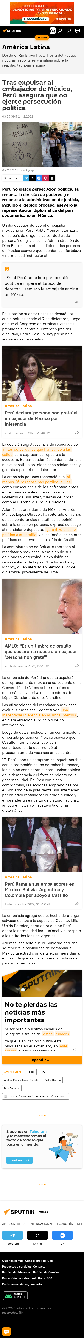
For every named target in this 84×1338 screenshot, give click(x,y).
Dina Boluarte (12, 1088)
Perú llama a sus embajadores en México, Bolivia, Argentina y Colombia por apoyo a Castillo (40, 889)
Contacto (39, 1266)
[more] (77, 302)
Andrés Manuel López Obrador (21, 1080)
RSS (49, 1278)
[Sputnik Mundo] (13, 32)
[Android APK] (15, 1296)
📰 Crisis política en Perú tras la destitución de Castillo (35, 1096)
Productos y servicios (16, 1266)
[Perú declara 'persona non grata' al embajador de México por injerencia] (42, 373)
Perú (42, 1071)
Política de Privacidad (16, 1272)
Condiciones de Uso (39, 1261)
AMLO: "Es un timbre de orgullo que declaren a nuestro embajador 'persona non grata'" (41, 651)
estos (48, 1033)
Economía (65, 1224)
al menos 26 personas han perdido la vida (36, 479)
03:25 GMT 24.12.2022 (17, 116)
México (30, 1071)
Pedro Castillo (53, 1080)
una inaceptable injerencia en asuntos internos (39, 712)
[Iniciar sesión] (60, 30)
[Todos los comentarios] (6, 1331)
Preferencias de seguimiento (22, 1284)
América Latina (18, 406)
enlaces (62, 1033)
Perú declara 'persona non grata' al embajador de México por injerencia (41, 418)
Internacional (41, 1224)
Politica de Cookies (46, 1272)
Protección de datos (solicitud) (23, 1278)
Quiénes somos (12, 1261)
